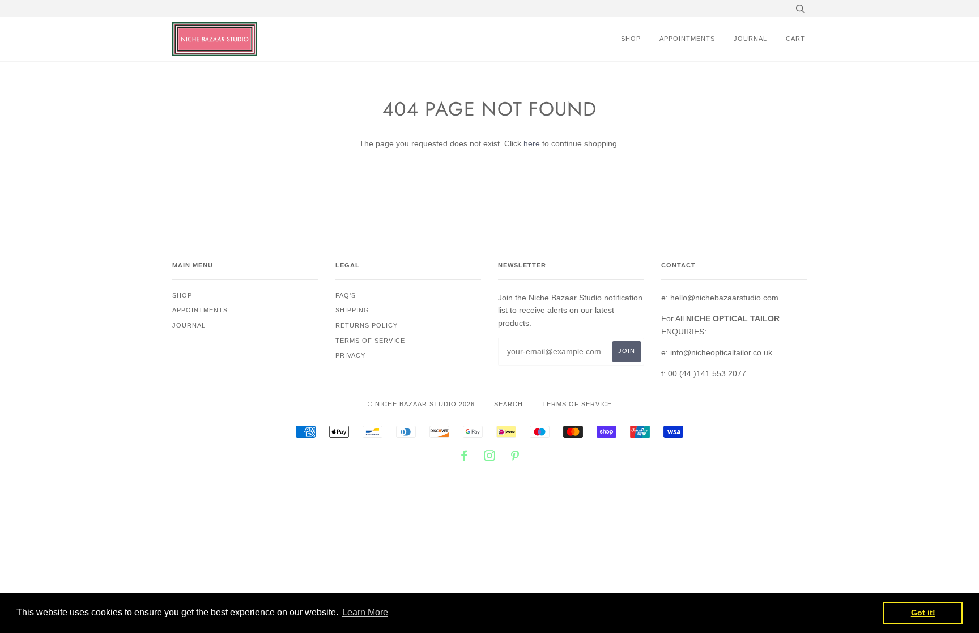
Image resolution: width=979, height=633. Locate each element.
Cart (795, 38)
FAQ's (345, 295)
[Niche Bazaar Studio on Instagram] (490, 457)
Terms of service (370, 340)
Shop (631, 38)
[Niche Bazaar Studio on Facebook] (464, 457)
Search (508, 404)
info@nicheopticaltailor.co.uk (721, 352)
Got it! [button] (923, 612)
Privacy (350, 355)
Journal (750, 38)
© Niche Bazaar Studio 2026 (421, 404)
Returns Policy (366, 325)
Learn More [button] (365, 612)
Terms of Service (577, 404)
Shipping (352, 310)
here (531, 143)
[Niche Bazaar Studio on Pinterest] (515, 457)
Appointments (687, 38)
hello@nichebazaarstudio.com (724, 297)
